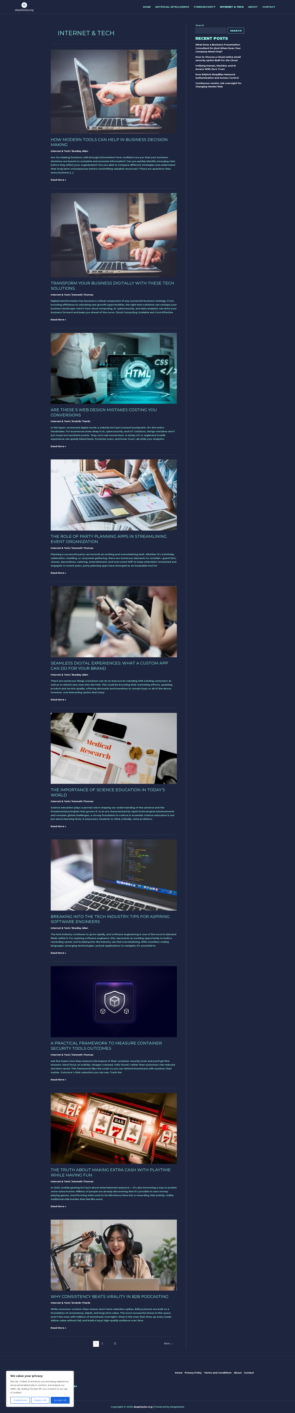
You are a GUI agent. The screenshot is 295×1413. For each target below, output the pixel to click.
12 (115, 1343)
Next (168, 1343)
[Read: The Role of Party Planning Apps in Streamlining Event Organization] (114, 494)
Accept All (60, 1400)
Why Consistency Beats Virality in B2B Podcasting (109, 1296)
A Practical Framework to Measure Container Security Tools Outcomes (106, 1046)
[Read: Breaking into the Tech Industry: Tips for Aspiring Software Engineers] (114, 874)
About (253, 6)
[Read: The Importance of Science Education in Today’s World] (114, 748)
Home (147, 6)
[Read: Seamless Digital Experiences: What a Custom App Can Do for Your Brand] (114, 621)
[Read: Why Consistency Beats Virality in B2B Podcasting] (114, 1254)
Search (199, 25)
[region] (40, 1389)
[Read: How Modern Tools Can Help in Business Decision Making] (114, 91)
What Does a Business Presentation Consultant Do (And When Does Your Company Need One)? (218, 48)
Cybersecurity (204, 6)
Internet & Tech (232, 6)
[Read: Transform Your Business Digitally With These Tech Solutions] (114, 234)
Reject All (40, 1400)
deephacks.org (143, 1406)
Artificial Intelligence (172, 6)
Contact (268, 6)
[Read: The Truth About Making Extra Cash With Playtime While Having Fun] (114, 1128)
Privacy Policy (193, 1372)
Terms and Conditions (218, 1372)
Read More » (58, 179)
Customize (20, 1400)
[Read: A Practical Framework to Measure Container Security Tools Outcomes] (114, 1001)
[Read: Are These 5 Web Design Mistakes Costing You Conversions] (114, 368)
